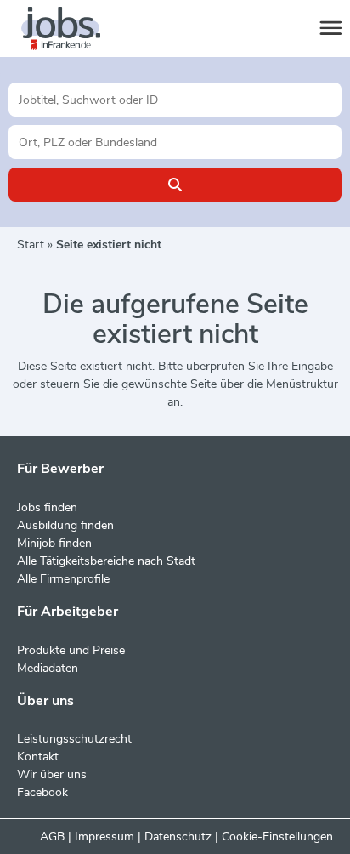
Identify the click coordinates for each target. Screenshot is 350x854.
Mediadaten (47, 668)
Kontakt (38, 757)
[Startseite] (76, 29)
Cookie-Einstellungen (277, 836)
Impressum (104, 836)
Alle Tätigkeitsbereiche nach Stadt (106, 561)
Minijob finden (54, 543)
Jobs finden (47, 507)
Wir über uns (52, 774)
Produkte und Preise (71, 650)
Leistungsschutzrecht (74, 739)
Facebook (42, 792)
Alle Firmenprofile (63, 579)
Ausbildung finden (65, 525)
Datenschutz (178, 836)
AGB (52, 836)
